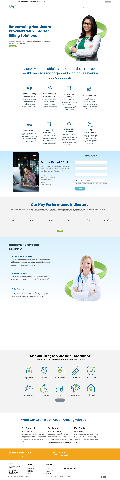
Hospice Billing (12, 473)
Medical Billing (49, 470)
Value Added (12, 471)
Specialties (92, 7)
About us (73, 7)
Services (98, 7)
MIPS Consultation (13, 470)
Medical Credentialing (14, 466)
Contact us (48, 473)
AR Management (13, 469)
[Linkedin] (106, 1)
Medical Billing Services (82, 7)
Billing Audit (11, 467)
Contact (104, 7)
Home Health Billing (13, 472)
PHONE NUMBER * (78, 171)
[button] (98, 7)
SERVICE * (77, 177)
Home (68, 7)
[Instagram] (110, 1)
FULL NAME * (77, 158)
